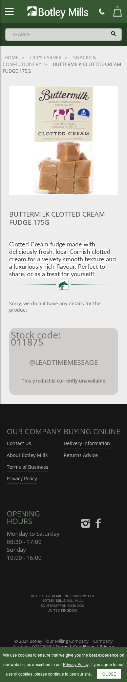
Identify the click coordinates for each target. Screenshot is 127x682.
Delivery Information (87, 443)
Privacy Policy (22, 478)
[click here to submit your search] (114, 34)
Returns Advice (81, 455)
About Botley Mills (27, 455)
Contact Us (19, 443)
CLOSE (109, 674)
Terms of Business (27, 467)
